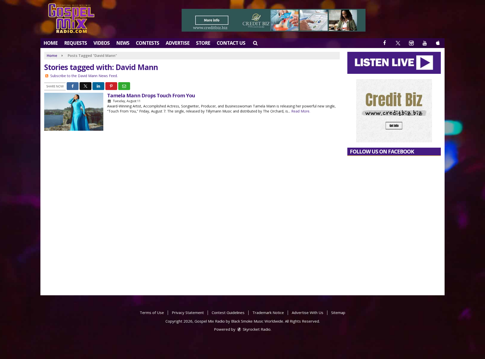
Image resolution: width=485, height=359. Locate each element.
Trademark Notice (268, 312)
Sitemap (338, 312)
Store (203, 43)
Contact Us (231, 43)
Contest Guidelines (228, 312)
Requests (75, 43)
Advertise (177, 43)
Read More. (300, 111)
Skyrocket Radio (256, 329)
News (122, 43)
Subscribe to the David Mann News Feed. (84, 75)
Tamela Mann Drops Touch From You (151, 95)
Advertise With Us (307, 312)
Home (50, 43)
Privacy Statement (188, 312)
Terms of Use (152, 312)
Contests (147, 43)
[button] (255, 43)
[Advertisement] (274, 20)
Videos (101, 43)
